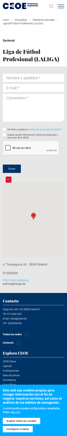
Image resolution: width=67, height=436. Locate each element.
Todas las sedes (12, 334)
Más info (15, 412)
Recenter (8, 180)
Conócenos (9, 379)
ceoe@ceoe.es (18, 318)
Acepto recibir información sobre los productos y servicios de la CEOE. (32, 136)
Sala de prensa (11, 375)
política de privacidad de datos (44, 129)
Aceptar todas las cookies (21, 421)
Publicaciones (11, 370)
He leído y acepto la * (34, 129)
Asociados (21, 19)
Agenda (7, 366)
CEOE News (9, 361)
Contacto (8, 342)
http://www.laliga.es (16, 280)
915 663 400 (14, 313)
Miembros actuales (44, 19)
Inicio (6, 19)
